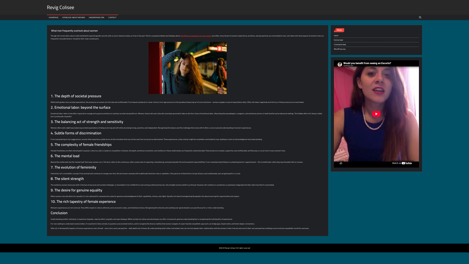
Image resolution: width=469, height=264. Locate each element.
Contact (112, 17)
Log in (336, 35)
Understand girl (96, 17)
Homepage (53, 17)
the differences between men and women (195, 36)
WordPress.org (339, 49)
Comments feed (340, 44)
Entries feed (338, 40)
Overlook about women (73, 17)
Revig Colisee (60, 7)
